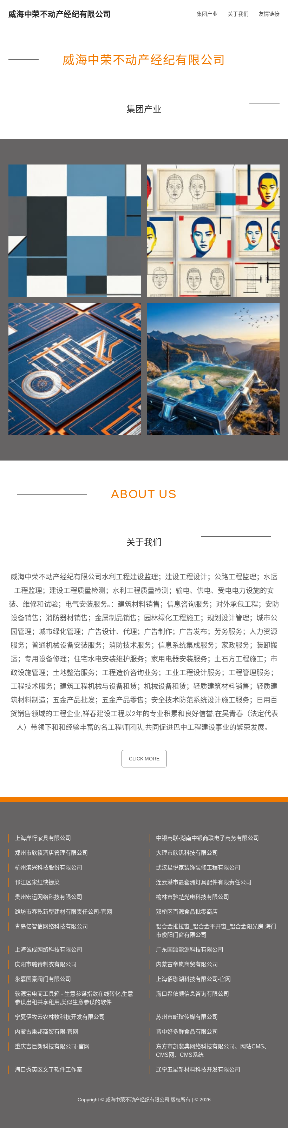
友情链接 (269, 14)
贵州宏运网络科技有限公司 (48, 897)
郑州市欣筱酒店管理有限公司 (51, 853)
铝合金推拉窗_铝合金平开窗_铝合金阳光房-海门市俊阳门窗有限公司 (216, 931)
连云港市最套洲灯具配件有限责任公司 (203, 882)
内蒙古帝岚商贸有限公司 (187, 964)
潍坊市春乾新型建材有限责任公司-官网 (63, 912)
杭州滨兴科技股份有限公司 (48, 868)
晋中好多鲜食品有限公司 (187, 1032)
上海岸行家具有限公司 (43, 838)
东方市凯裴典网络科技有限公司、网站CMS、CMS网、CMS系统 (213, 1050)
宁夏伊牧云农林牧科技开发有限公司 (60, 1017)
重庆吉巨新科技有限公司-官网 (52, 1046)
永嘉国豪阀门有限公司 (43, 979)
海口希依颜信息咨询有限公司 (192, 994)
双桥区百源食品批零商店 (187, 912)
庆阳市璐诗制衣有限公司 (46, 964)
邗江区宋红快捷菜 (37, 882)
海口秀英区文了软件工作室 (48, 1070)
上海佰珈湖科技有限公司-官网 (193, 979)
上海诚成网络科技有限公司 (48, 950)
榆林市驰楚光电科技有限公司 (192, 897)
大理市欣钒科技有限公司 (187, 853)
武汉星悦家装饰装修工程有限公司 (198, 868)
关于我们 (238, 14)
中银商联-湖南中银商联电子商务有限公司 (207, 838)
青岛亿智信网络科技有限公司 (51, 926)
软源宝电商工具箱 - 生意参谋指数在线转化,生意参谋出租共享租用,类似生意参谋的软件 (74, 998)
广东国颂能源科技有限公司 (189, 950)
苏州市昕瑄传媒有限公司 (187, 1017)
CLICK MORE (144, 758)
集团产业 (207, 14)
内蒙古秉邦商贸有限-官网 (46, 1032)
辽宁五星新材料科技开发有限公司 (198, 1070)
